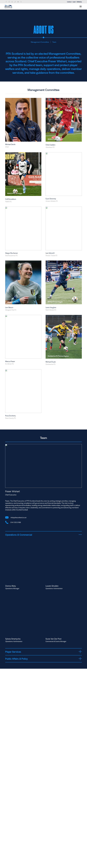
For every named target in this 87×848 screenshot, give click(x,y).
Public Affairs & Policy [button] (16, 658)
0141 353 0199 (15, 522)
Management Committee (40, 42)
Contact (69, 1)
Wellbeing (79, 1)
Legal (74, 1)
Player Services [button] (13, 651)
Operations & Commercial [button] (18, 534)
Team (54, 42)
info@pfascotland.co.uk (18, 517)
